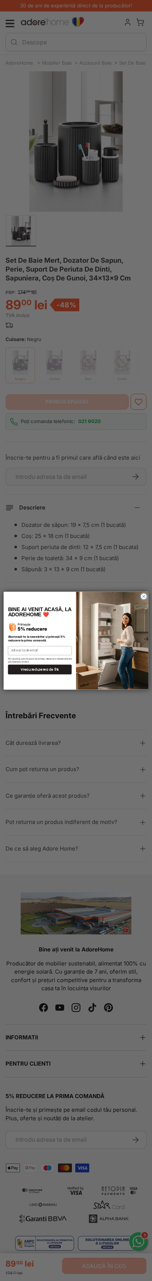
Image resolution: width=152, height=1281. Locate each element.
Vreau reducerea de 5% (40, 669)
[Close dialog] (144, 596)
